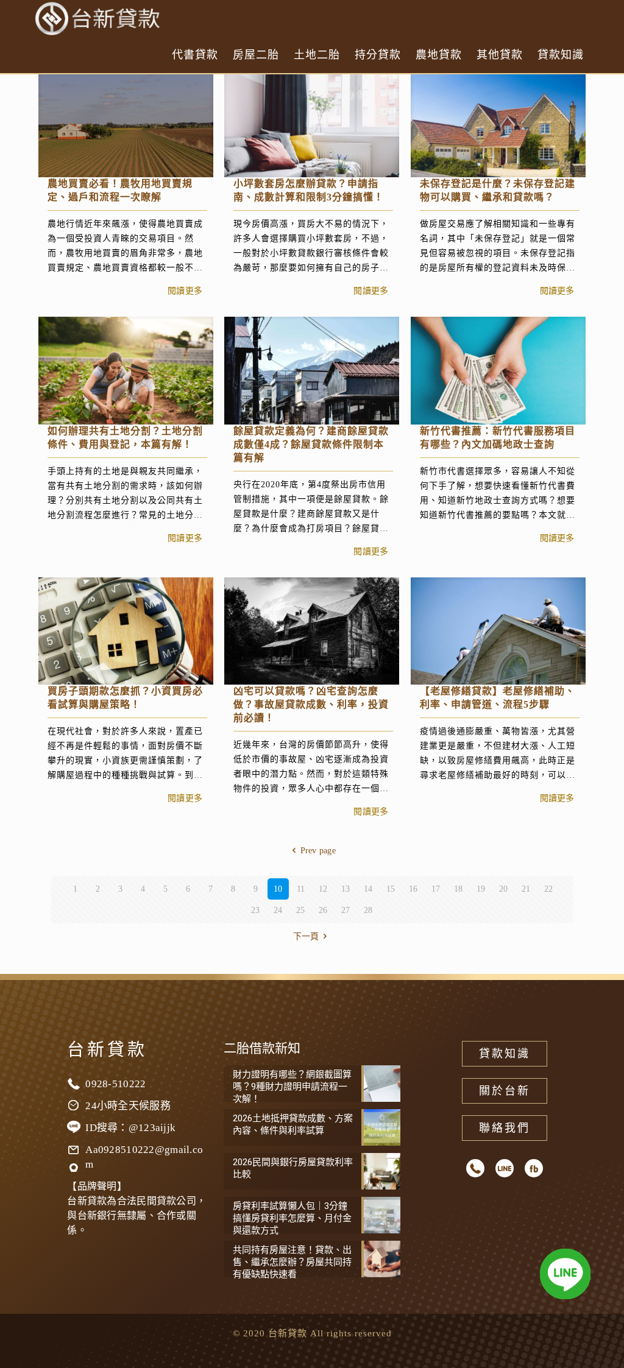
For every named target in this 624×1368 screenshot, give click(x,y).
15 (390, 889)
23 (255, 910)
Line (504, 1168)
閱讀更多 (185, 290)
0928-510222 (115, 1084)
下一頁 (306, 936)
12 (323, 889)
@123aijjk (152, 1128)
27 (345, 910)
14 (368, 889)
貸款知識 (504, 1054)
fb (534, 1168)
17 (436, 889)
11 (301, 889)
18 (458, 889)
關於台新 (504, 1091)
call (475, 1168)
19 (481, 889)
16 (413, 889)
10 (278, 889)
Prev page (318, 850)
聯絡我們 (504, 1128)
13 (345, 889)
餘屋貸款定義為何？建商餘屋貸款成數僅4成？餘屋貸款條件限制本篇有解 (311, 444)
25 (300, 910)
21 (526, 889)
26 (323, 910)
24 (278, 910)
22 (548, 889)
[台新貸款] (98, 18)
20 (503, 889)
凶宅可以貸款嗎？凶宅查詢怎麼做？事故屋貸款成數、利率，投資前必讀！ (311, 704)
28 (368, 910)
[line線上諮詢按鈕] (565, 1276)
